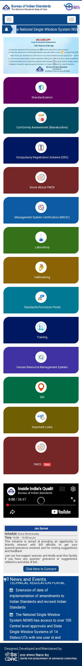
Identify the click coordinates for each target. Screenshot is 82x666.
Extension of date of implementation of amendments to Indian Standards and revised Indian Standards (38, 597)
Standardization (42, 97)
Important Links (42, 427)
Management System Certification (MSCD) (42, 217)
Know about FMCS (42, 187)
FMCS (41, 464)
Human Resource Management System (42, 367)
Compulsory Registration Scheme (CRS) (42, 157)
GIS (42, 397)
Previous (12, 55)
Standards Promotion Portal (42, 307)
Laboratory (42, 247)
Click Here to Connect (41, 569)
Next (69, 55)
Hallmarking (42, 277)
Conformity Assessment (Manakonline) (42, 127)
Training (42, 337)
